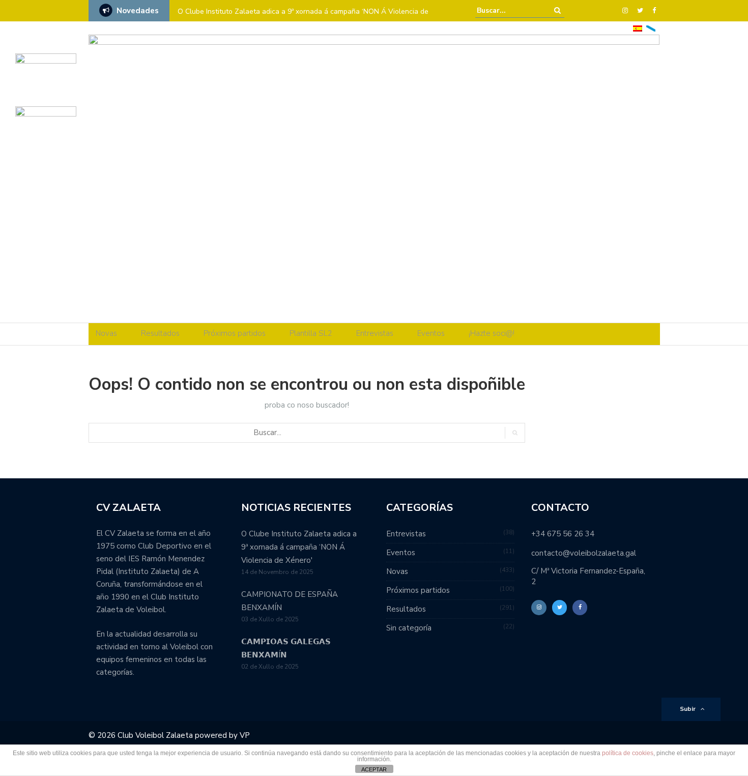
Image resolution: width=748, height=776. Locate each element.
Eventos (431, 333)
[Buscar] (557, 10)
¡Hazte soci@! (491, 333)
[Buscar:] (507, 10)
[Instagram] (625, 10)
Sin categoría (408, 628)
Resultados (160, 333)
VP (245, 735)
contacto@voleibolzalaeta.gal (583, 553)
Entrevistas (374, 333)
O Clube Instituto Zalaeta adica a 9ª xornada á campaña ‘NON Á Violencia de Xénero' (299, 547)
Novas (106, 333)
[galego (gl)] (650, 28)
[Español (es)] (637, 28)
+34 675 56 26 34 (562, 534)
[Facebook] (654, 10)
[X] (640, 10)
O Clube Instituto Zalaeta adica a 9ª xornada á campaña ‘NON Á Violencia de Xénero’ (303, 18)
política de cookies (627, 753)
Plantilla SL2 (311, 333)
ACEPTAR (374, 769)
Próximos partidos (235, 333)
